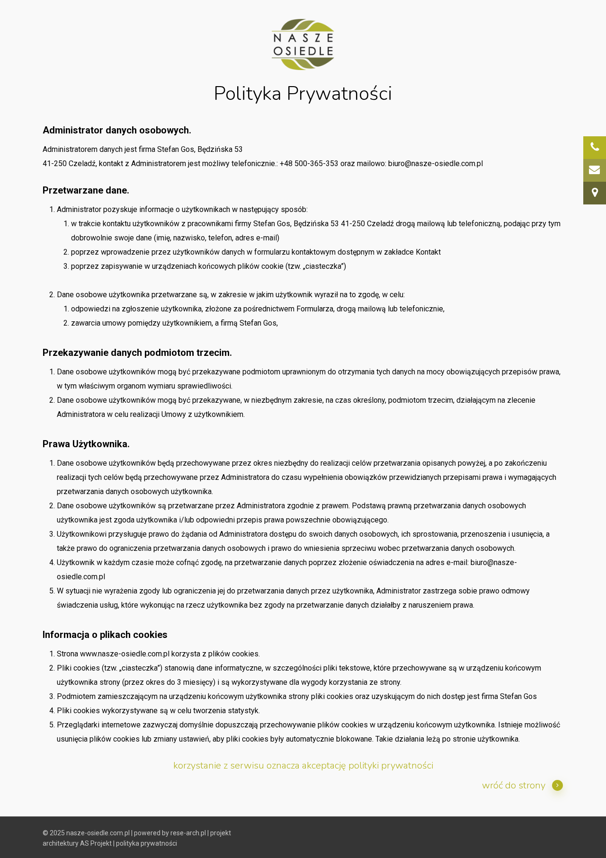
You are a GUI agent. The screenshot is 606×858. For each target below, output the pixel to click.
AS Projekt (96, 843)
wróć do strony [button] (513, 785)
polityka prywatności (146, 843)
